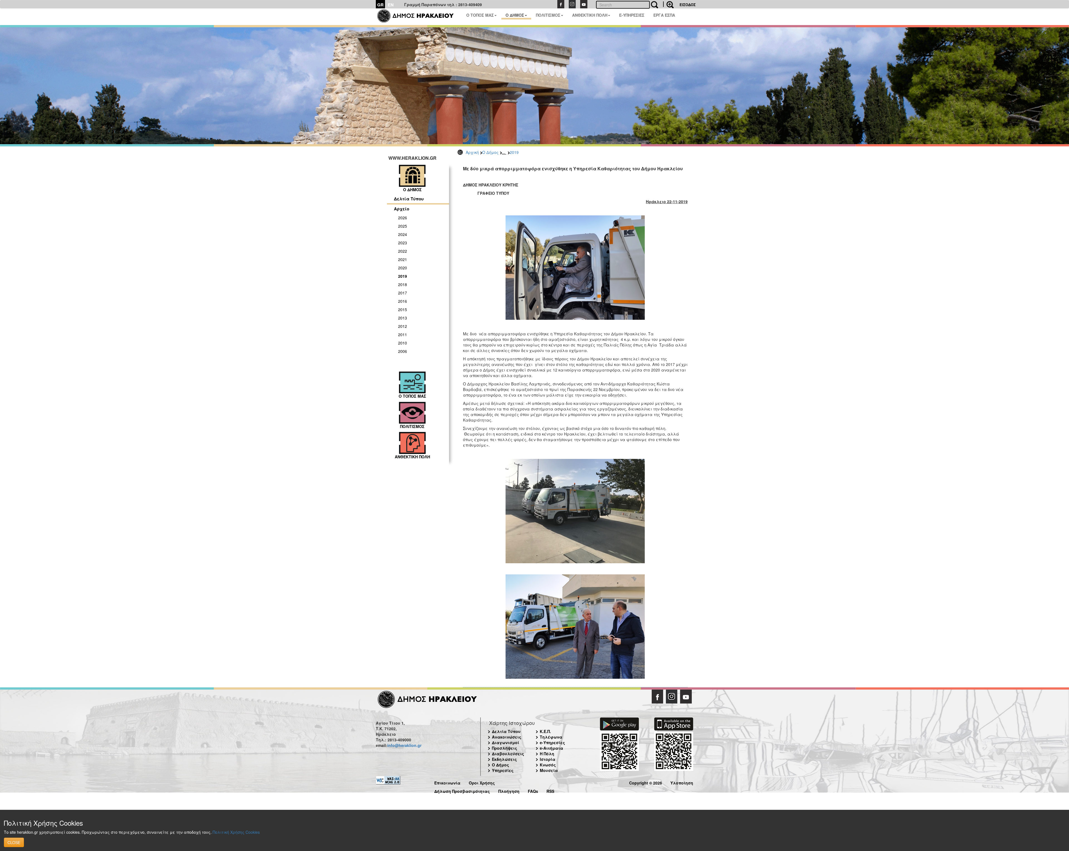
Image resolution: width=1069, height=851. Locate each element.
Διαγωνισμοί (505, 742)
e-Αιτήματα (551, 748)
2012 (402, 326)
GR (380, 5)
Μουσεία (549, 770)
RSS (550, 790)
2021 (402, 259)
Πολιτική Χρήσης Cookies (236, 832)
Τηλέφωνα (551, 737)
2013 (402, 318)
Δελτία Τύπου (409, 199)
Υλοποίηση (681, 782)
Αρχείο (401, 209)
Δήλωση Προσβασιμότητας (462, 790)
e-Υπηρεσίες (552, 742)
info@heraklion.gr (404, 745)
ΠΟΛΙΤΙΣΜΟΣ (548, 15)
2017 (402, 293)
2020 (402, 267)
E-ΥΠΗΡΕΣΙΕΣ (631, 15)
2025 (402, 226)
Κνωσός (548, 765)
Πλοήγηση (508, 790)
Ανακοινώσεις (506, 737)
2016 (402, 301)
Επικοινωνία (447, 782)
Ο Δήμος (490, 152)
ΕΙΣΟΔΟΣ (688, 4)
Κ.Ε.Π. (545, 731)
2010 (402, 343)
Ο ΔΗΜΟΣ (515, 15)
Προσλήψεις (504, 748)
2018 (402, 284)
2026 (402, 217)
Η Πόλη (547, 753)
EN (391, 5)
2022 (402, 251)
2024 (402, 234)
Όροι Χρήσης (482, 782)
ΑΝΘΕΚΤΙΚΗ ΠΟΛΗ (589, 15)
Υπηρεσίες (503, 770)
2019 (514, 152)
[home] (419, 16)
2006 (402, 351)
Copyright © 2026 (645, 782)
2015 (402, 309)
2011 (402, 334)
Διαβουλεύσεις (508, 753)
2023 (402, 242)
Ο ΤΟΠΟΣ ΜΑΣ (480, 15)
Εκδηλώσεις (504, 759)
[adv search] (668, 4)
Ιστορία (547, 759)
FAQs (533, 790)
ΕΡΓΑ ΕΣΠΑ (664, 15)
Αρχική (472, 152)
